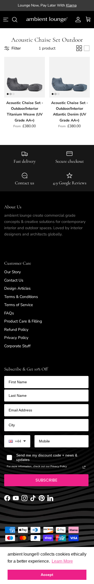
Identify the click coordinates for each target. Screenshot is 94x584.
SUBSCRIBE (46, 485)
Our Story (12, 276)
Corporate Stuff (17, 350)
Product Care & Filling (23, 325)
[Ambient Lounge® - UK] (47, 24)
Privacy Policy (16, 342)
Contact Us (13, 284)
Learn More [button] (62, 561)
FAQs (9, 317)
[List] (87, 53)
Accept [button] (47, 575)
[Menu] (5, 24)
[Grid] (79, 53)
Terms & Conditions (21, 300)
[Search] (17, 24)
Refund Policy (16, 333)
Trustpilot (47, 11)
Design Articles (17, 292)
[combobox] (17, 446)
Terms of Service (18, 309)
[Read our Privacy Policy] (84, 472)
